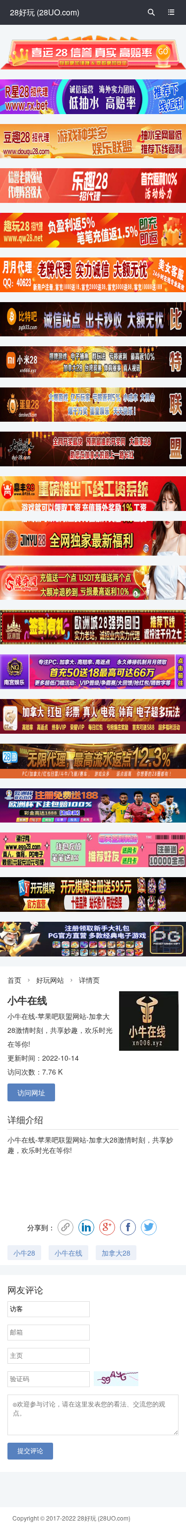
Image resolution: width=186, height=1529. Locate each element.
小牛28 (24, 1253)
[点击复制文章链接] (65, 1227)
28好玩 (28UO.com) (44, 12)
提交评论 (30, 1451)
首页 (14, 980)
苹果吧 (48, 1140)
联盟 (65, 1140)
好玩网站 (50, 980)
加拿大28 (103, 1140)
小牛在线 (21, 1140)
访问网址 (31, 1092)
